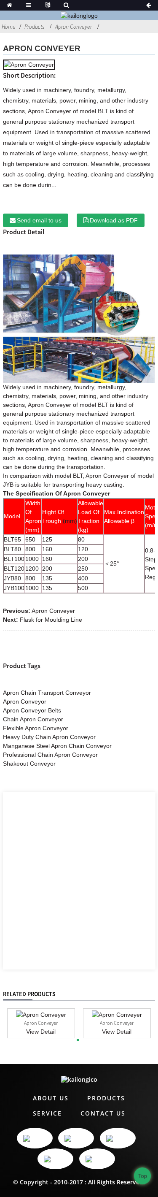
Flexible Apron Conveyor (35, 728)
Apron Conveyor (24, 701)
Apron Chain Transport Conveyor (47, 692)
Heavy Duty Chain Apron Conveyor (49, 737)
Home (9, 26)
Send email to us (39, 220)
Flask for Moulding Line (51, 619)
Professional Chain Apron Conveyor (50, 754)
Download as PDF (114, 220)
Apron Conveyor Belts (32, 710)
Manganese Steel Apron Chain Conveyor (57, 745)
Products (34, 26)
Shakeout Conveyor (29, 763)
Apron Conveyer (73, 26)
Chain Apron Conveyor (33, 719)
